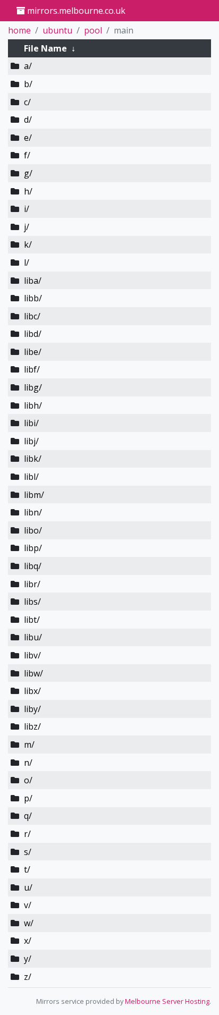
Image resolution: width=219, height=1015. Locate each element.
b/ (28, 84)
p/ (28, 798)
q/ (28, 816)
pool (93, 30)
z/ (27, 977)
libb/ (33, 298)
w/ (28, 923)
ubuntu (57, 30)
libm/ (34, 495)
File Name (45, 48)
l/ (26, 262)
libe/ (32, 352)
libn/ (33, 512)
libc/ (32, 316)
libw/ (33, 673)
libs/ (32, 601)
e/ (28, 137)
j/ (26, 227)
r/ (27, 834)
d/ (28, 119)
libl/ (31, 477)
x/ (27, 940)
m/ (29, 744)
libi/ (31, 423)
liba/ (32, 280)
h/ (28, 191)
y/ (27, 959)
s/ (27, 852)
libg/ (33, 387)
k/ (28, 244)
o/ (28, 780)
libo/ (33, 530)
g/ (28, 173)
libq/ (32, 566)
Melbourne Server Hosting (167, 1001)
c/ (27, 102)
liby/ (32, 709)
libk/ (32, 458)
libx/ (32, 691)
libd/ (32, 334)
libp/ (33, 548)
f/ (27, 155)
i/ (26, 209)
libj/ (31, 441)
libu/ (33, 637)
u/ (28, 887)
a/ (28, 66)
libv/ (32, 655)
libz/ (32, 726)
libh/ (33, 405)
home (19, 30)
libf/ (32, 369)
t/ (27, 869)
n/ (28, 762)
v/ (27, 905)
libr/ (32, 584)
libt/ (32, 619)
